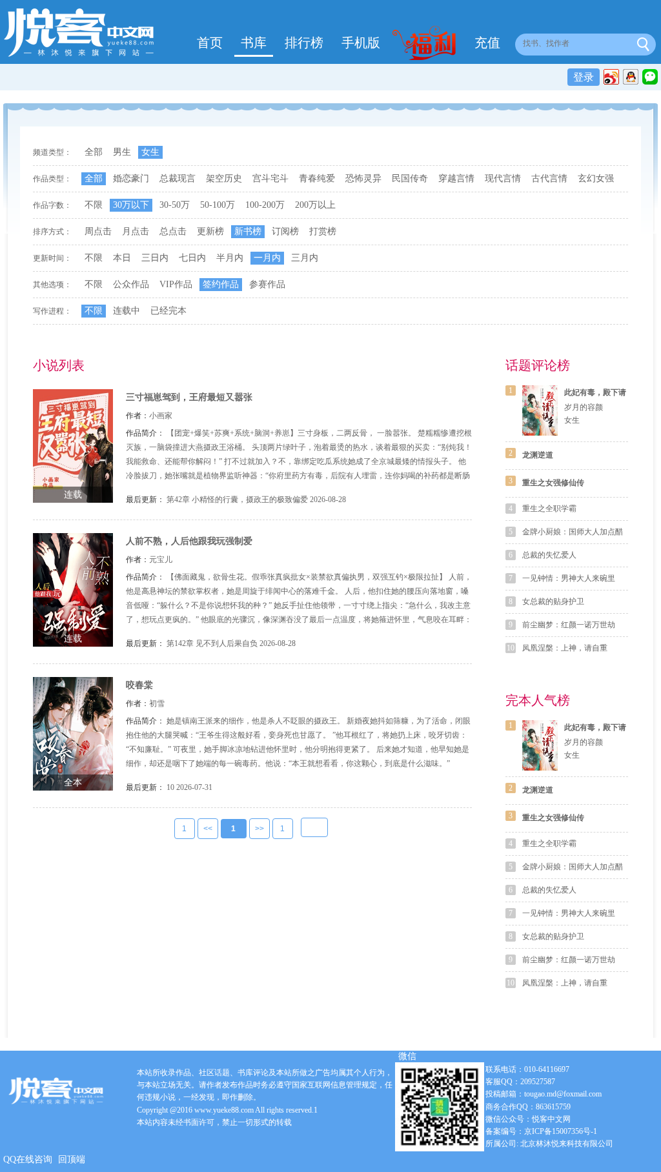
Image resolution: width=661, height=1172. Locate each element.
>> (259, 828)
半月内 (229, 258)
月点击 (135, 231)
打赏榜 (322, 231)
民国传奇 (410, 178)
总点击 (173, 231)
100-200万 (265, 205)
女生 (150, 152)
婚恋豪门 (131, 178)
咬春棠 (139, 685)
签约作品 (221, 284)
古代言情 (549, 178)
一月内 (267, 258)
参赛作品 (267, 284)
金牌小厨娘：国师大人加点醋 (572, 531)
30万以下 (131, 205)
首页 (210, 42)
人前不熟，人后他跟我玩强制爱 (189, 541)
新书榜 (247, 231)
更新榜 (210, 231)
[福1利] (427, 44)
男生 (122, 152)
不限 (94, 205)
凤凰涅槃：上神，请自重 (564, 647)
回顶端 (71, 1159)
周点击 (98, 231)
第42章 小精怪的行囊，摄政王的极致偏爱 (237, 499)
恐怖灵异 (363, 178)
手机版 (360, 42)
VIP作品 (175, 284)
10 (170, 787)
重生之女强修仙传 (553, 482)
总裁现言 (177, 178)
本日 (122, 258)
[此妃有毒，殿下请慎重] (540, 410)
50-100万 (217, 205)
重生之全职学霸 (549, 508)
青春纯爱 (317, 178)
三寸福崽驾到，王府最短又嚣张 (189, 397)
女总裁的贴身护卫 (553, 601)
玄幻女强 (596, 178)
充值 (487, 42)
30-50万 (174, 205)
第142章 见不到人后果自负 (212, 643)
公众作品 (131, 284)
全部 (94, 152)
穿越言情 (456, 178)
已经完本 (168, 311)
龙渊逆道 (537, 455)
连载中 (126, 311)
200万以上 (315, 205)
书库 (254, 42)
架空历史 (224, 178)
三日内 (154, 258)
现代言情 (503, 178)
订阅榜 (285, 231)
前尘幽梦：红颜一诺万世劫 (568, 624)
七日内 (192, 258)
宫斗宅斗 (270, 178)
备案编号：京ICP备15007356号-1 (541, 1131)
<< (207, 828)
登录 (583, 77)
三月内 (304, 258)
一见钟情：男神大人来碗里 (568, 578)
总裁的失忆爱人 (549, 555)
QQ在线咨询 (27, 1159)
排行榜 (304, 42)
